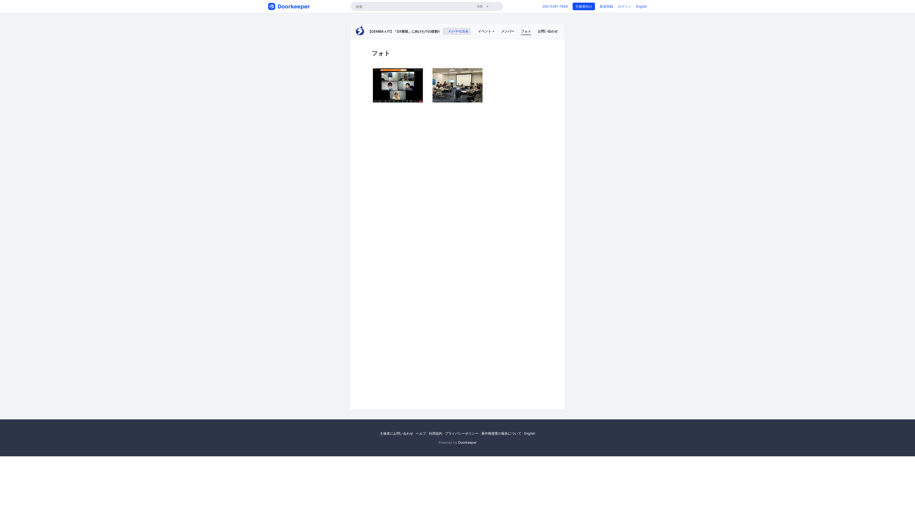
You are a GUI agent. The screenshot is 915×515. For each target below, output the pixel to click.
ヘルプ (421, 433)
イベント (485, 31)
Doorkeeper (467, 442)
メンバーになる (457, 31)
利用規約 (435, 433)
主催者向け (583, 6)
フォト (526, 31)
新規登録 (606, 6)
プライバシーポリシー (461, 433)
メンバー (507, 31)
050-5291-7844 (555, 6)
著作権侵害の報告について (501, 433)
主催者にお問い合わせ (396, 433)
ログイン (624, 6)
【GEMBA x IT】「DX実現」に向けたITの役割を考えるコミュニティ (419, 31)
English (641, 6)
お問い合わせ (548, 31)
